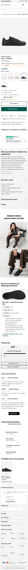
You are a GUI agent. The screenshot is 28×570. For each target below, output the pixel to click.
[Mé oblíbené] (16, 5)
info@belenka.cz (10, 501)
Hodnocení (5, 343)
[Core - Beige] (17, 77)
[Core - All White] (4, 77)
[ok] (25, 10)
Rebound (12, 334)
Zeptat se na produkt (13, 366)
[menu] (26, 5)
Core (20, 334)
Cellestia (5, 335)
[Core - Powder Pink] (11, 77)
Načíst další (13, 413)
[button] (14, 180)
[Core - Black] (4, 85)
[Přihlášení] (19, 5)
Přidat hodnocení (13, 363)
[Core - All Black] (24, 77)
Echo (17, 334)
